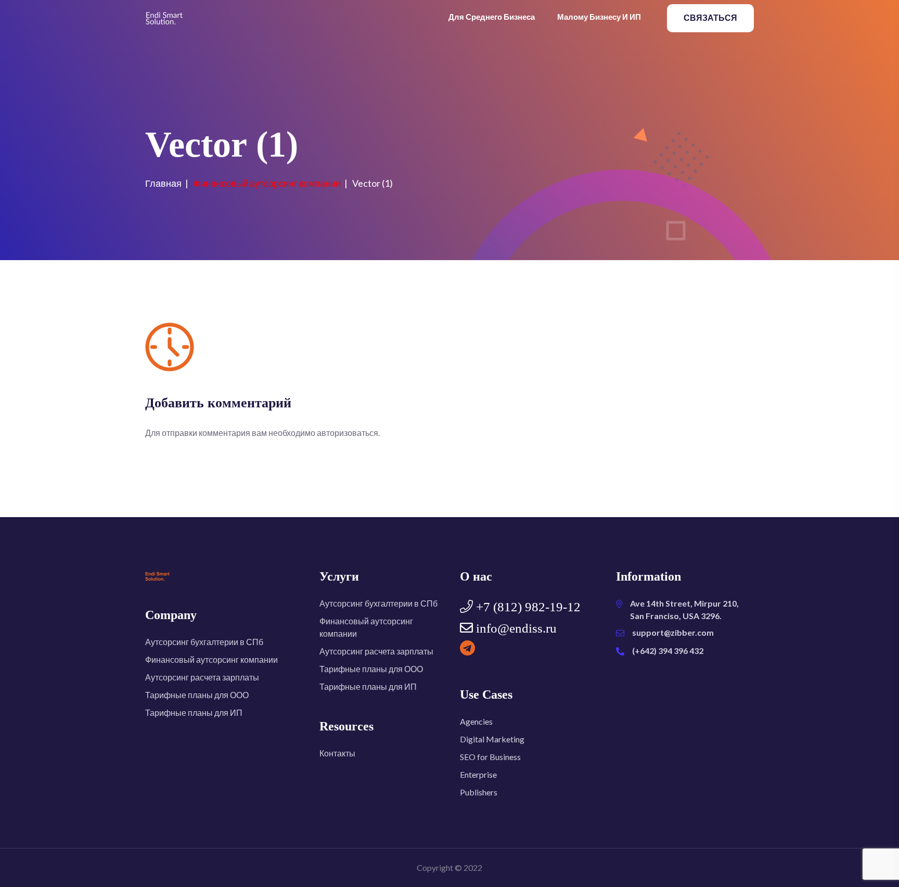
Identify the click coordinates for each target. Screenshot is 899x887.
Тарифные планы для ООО (197, 695)
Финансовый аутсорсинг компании (211, 659)
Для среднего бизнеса (491, 16)
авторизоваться (347, 433)
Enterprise (478, 774)
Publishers (478, 792)
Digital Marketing (492, 739)
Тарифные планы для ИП (193, 712)
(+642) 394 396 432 (667, 650)
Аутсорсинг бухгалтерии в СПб (204, 642)
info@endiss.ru (515, 627)
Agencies (476, 721)
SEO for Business (490, 757)
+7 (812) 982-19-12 (527, 606)
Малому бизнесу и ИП (599, 16)
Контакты (337, 753)
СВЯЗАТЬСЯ (710, 17)
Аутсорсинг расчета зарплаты (202, 677)
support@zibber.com (673, 632)
